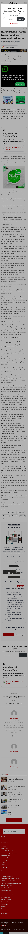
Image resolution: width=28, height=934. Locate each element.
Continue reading (14, 23)
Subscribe (20, 19)
